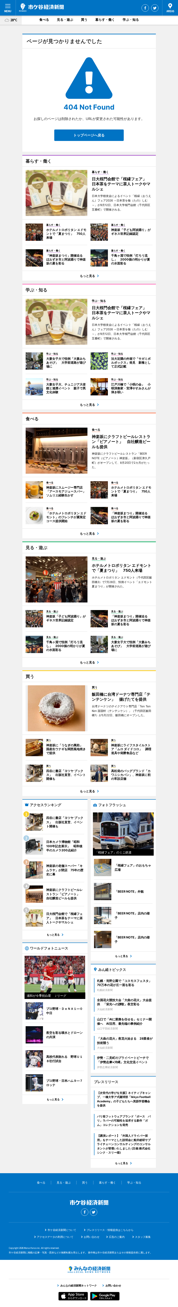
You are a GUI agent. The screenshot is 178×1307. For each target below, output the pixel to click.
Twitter (154, 8)
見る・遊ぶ (65, 20)
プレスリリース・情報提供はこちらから (110, 1230)
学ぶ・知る (131, 20)
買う (84, 20)
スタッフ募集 (143, 1236)
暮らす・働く (105, 20)
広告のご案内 (117, 1236)
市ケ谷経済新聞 (41, 7)
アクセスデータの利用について (55, 1236)
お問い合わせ (91, 1236)
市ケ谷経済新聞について (62, 1230)
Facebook (145, 8)
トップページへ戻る (89, 135)
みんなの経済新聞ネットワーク (89, 1269)
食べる (44, 20)
